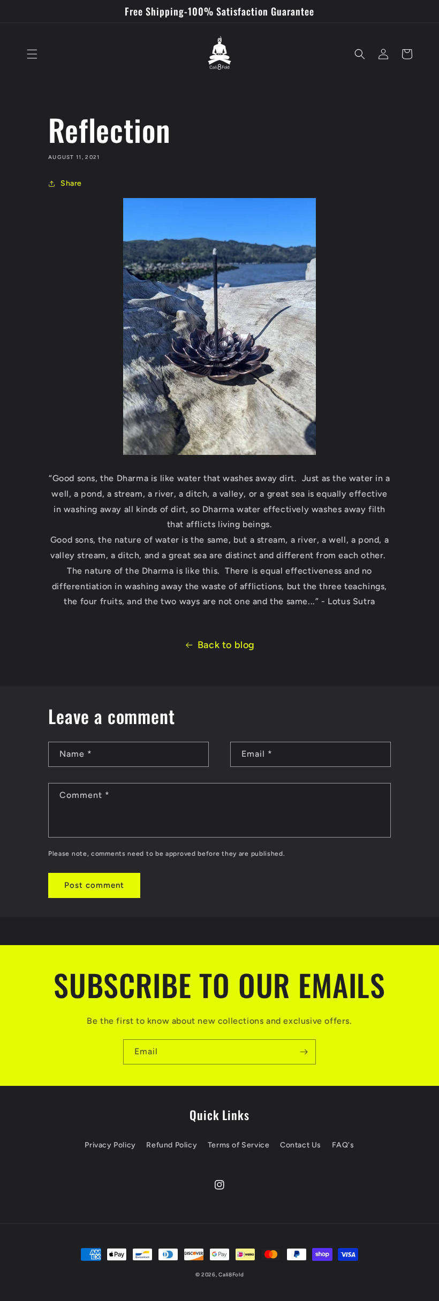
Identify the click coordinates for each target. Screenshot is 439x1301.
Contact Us (300, 1145)
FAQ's (343, 1145)
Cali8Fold (231, 1274)
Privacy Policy (110, 1145)
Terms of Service (239, 1145)
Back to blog (226, 645)
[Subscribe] (303, 1051)
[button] (32, 54)
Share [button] (71, 183)
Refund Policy (171, 1145)
